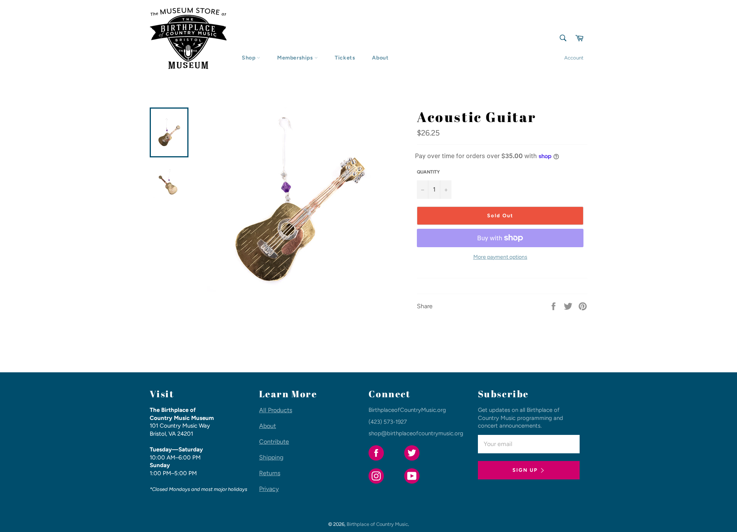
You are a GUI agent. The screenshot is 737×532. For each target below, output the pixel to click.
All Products (275, 410)
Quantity (428, 172)
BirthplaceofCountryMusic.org (407, 409)
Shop (249, 58)
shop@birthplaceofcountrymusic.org (415, 433)
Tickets (345, 58)
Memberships (295, 58)
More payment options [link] (500, 257)
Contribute (274, 441)
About (380, 58)
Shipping (271, 457)
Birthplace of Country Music (377, 524)
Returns (269, 473)
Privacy (269, 488)
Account (573, 58)
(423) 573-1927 (387, 421)
